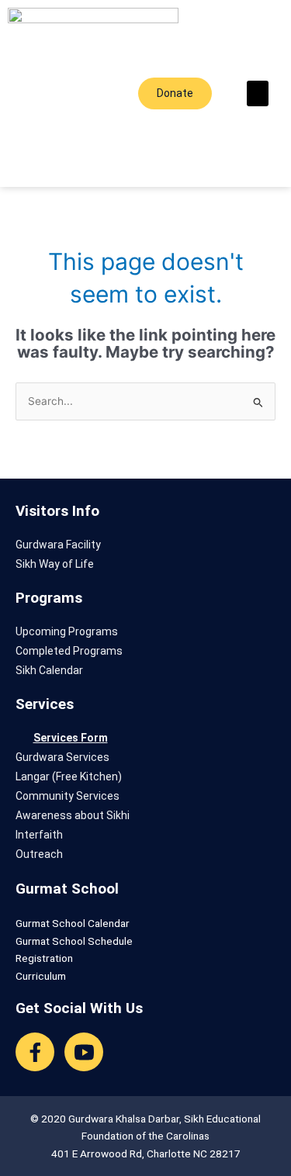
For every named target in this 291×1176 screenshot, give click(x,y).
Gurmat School (67, 889)
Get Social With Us (79, 1008)
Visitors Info (57, 511)
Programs (49, 598)
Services (45, 704)
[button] (257, 93)
